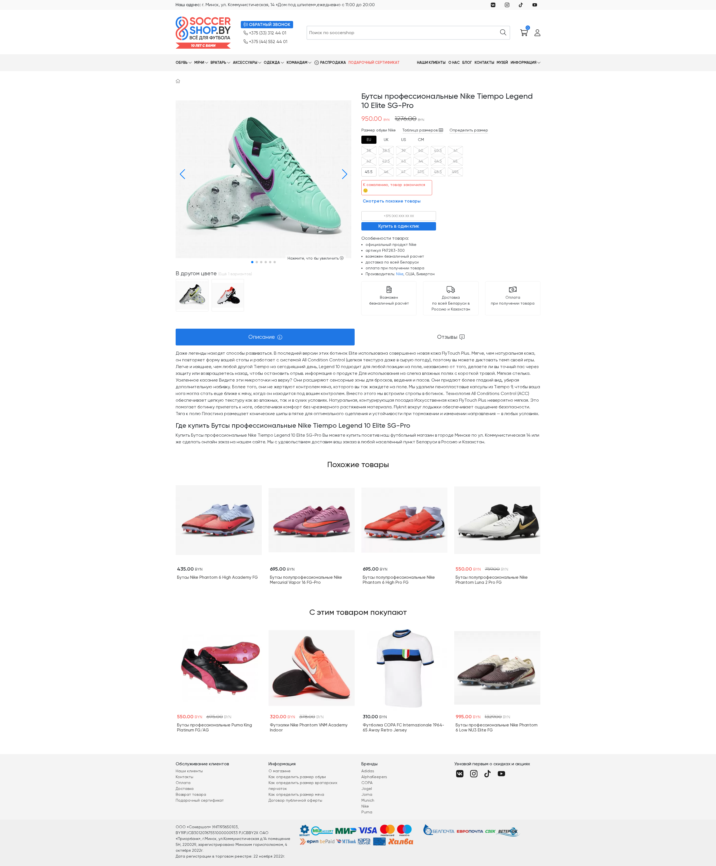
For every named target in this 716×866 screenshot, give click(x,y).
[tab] (369, 140)
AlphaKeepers (374, 777)
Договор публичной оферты (295, 800)
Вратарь (218, 62)
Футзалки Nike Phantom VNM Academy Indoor (309, 728)
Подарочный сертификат (374, 62)
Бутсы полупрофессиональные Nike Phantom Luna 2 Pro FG (492, 580)
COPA (367, 782)
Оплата (183, 782)
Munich (367, 800)
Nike (399, 274)
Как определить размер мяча (296, 794)
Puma (366, 812)
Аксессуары (245, 62)
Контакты (484, 62)
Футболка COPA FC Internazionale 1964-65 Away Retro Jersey (403, 728)
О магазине (279, 771)
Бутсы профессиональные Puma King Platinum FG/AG (214, 728)
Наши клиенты (431, 62)
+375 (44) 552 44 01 (268, 41)
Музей (502, 62)
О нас (454, 62)
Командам (297, 62)
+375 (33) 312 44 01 (267, 33)
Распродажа (333, 62)
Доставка (185, 788)
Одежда (272, 62)
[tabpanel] (358, 397)
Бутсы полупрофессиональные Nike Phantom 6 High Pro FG (399, 580)
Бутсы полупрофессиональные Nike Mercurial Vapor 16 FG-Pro (306, 580)
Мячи (199, 62)
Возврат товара (191, 794)
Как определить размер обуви (297, 777)
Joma (366, 794)
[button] (181, 174)
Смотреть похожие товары (392, 201)
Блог (467, 62)
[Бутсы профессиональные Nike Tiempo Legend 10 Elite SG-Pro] (192, 295)
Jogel (366, 788)
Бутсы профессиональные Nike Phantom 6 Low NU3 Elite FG (497, 728)
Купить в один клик (398, 226)
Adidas (367, 771)
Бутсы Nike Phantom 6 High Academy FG (217, 577)
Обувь (182, 62)
